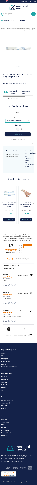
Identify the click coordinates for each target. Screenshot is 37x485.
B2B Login (4, 408)
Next (33, 204)
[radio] (26, 245)
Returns (3, 427)
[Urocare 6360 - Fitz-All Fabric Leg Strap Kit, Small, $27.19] (9, 193)
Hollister (4, 377)
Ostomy (4, 353)
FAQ (2, 425)
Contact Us (5, 422)
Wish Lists (4, 406)
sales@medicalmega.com (13, 461)
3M (2, 390)
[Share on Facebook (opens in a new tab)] (9, 286)
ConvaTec (4, 379)
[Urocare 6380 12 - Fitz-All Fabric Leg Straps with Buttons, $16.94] (26, 193)
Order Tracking (6, 403)
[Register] (3, 1)
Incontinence (5, 361)
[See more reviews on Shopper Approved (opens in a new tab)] (15, 285)
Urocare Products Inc (19, 84)
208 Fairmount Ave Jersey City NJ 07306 (18, 456)
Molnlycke (4, 385)
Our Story (4, 419)
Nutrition (4, 364)
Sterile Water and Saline (9, 367)
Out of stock (9, 219)
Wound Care (5, 356)
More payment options (18, 139)
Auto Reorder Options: (18, 118)
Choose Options (26, 219)
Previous (2, 204)
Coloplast (4, 382)
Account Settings (7, 400)
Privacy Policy (5, 430)
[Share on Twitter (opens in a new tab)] (12, 285)
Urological (4, 359)
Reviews (4, 436)
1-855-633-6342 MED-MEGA (14, 458)
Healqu (3, 388)
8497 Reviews (12, 253)
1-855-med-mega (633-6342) (28, 1)
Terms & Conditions (7, 433)
